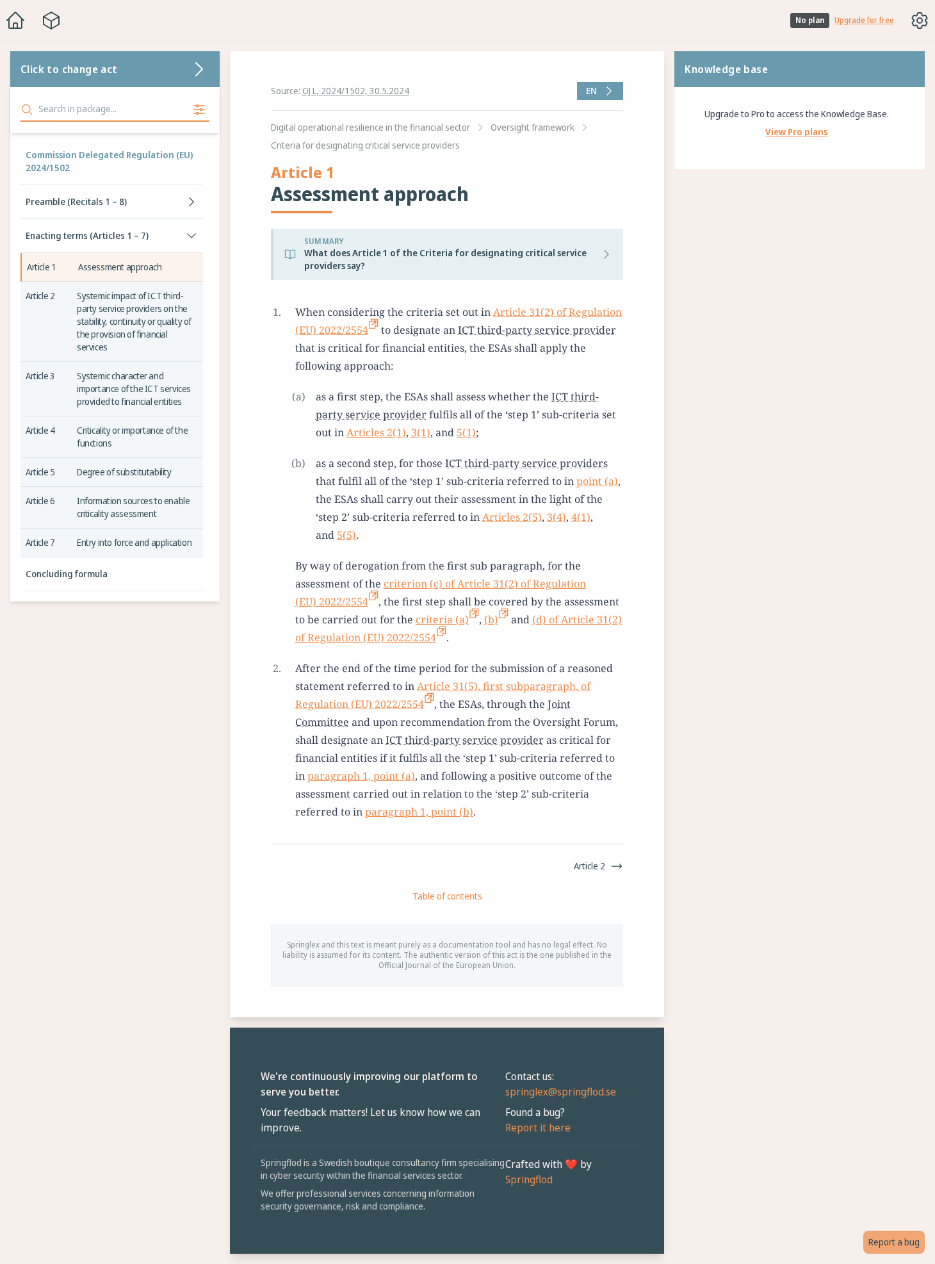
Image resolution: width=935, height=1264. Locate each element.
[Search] (26, 109)
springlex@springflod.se (560, 1092)
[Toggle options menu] (919, 20)
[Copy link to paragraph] (634, 312)
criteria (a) (442, 619)
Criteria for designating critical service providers (365, 145)
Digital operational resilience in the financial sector (370, 127)
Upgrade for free (864, 20)
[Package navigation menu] (51, 20)
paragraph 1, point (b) (419, 812)
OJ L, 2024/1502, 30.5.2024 (355, 91)
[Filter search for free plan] (199, 109)
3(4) (556, 517)
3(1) (420, 432)
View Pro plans (796, 132)
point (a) (597, 481)
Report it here (538, 1127)
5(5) (346, 535)
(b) (491, 619)
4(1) (580, 517)
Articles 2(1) (376, 432)
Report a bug (894, 1242)
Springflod (529, 1179)
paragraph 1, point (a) (361, 776)
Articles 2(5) (512, 517)
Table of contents (447, 896)
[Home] (15, 20)
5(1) (466, 432)
